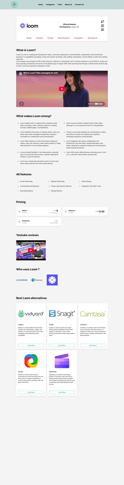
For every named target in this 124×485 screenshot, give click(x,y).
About (29, 38)
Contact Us (79, 4)
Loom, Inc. (75, 27)
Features (39, 38)
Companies (78, 38)
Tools (60, 4)
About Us (68, 4)
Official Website (69, 24)
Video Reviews (64, 38)
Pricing (50, 38)
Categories (50, 4)
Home (40, 4)
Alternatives (92, 38)
